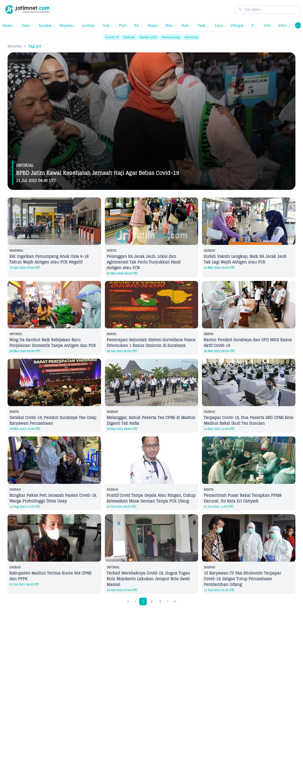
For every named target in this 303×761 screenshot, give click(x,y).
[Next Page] (168, 601)
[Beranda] (27, 9)
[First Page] (128, 601)
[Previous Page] (135, 601)
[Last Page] (175, 601)
